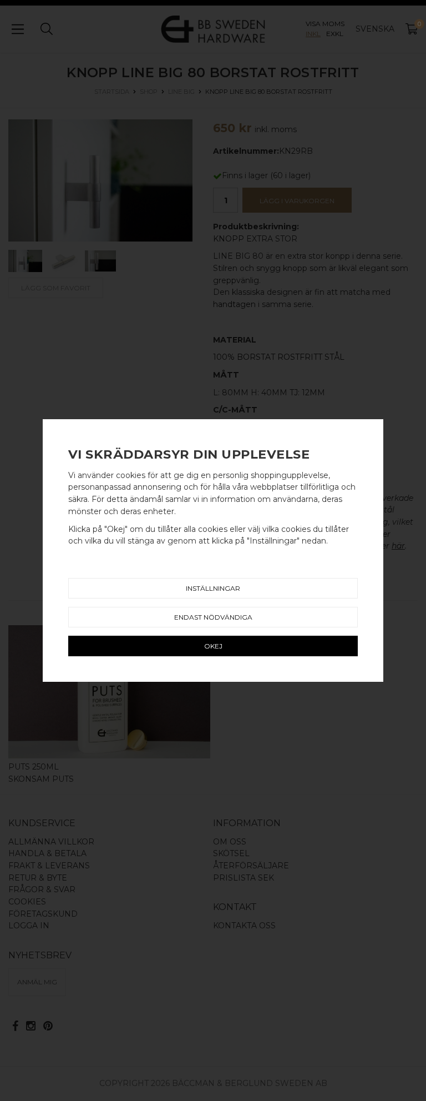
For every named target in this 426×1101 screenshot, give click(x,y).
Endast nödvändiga (213, 617)
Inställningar (213, 588)
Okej (213, 646)
